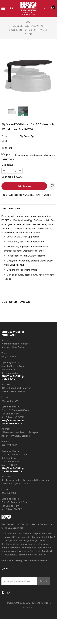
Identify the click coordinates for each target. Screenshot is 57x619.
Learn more (8, 159)
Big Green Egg (27, 136)
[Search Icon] (11, 8)
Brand (4, 136)
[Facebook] (2, 592)
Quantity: (7, 164)
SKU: (4, 141)
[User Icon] (44, 8)
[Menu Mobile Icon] (3, 8)
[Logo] (28, 6)
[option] (28, 75)
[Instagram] (8, 592)
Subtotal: (7, 176)
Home (27, 21)
